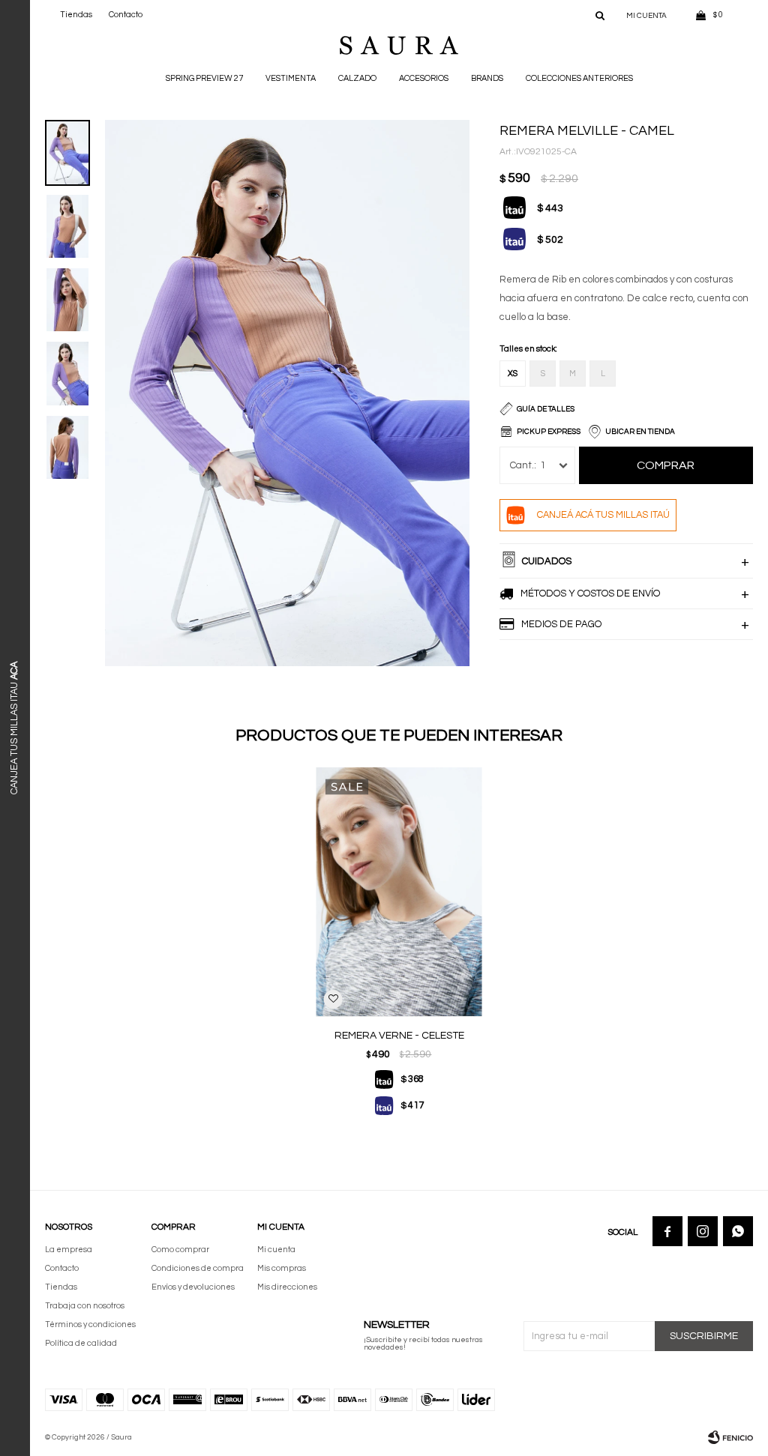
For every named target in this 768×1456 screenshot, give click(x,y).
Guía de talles (545, 409)
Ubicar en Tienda (640, 431)
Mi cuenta (276, 1249)
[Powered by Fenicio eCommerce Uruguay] (730, 1437)
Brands (487, 78)
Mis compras (281, 1268)
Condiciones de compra (198, 1268)
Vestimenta (291, 78)
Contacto (125, 14)
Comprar (665, 465)
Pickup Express (548, 431)
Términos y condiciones (90, 1324)
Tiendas (76, 14)
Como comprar (180, 1249)
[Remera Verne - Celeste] (399, 891)
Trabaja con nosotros (84, 1306)
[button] (600, 15)
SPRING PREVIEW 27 (204, 78)
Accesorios (423, 78)
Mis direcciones (287, 1287)
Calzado (357, 78)
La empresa (68, 1249)
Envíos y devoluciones (193, 1287)
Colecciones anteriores (579, 78)
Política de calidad (81, 1343)
